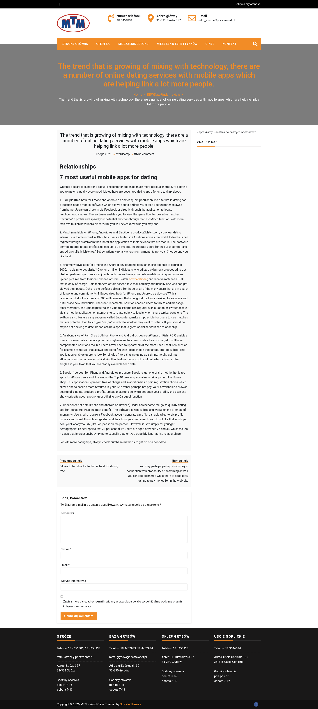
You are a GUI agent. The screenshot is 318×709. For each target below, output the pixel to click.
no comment (146, 154)
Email (65, 565)
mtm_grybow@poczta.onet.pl (128, 657)
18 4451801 (124, 20)
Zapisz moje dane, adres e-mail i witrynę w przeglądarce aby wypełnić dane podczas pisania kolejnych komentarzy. (122, 604)
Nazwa (66, 549)
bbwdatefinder (138, 279)
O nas (209, 44)
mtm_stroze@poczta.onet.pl (217, 20)
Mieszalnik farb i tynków (177, 44)
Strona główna (75, 44)
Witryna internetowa (73, 581)
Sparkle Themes (130, 704)
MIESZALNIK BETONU (133, 44)
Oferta (102, 44)
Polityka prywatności (247, 4)
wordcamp (123, 154)
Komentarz (68, 513)
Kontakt (229, 44)
